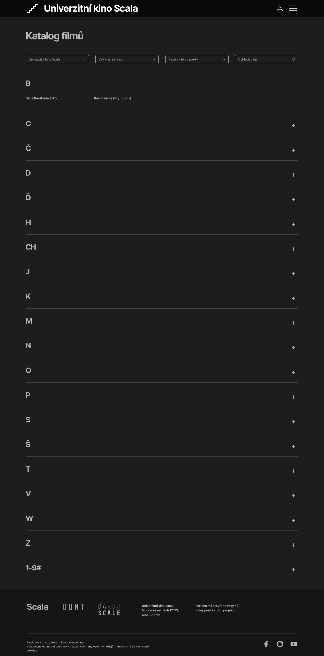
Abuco (44, 642)
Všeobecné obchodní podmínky (48, 646)
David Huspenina (72, 642)
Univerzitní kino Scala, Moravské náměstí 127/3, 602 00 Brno (160, 610)
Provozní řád (125, 646)
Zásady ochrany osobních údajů (93, 646)
